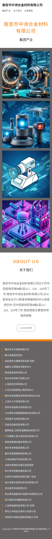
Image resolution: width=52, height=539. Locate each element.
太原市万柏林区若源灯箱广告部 (20, 477)
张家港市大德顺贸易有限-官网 (19, 361)
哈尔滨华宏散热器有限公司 (18, 471)
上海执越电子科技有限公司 (18, 459)
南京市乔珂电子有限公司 (17, 378)
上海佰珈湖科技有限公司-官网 (19, 505)
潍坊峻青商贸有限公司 (16, 372)
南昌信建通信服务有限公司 (18, 442)
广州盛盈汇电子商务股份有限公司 (21, 436)
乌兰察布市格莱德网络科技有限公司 (22, 413)
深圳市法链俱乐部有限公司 (18, 407)
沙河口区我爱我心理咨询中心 (19, 390)
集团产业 (6, 10)
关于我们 (17, 10)
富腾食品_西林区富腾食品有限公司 (22, 430)
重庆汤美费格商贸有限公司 (18, 453)
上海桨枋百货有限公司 (16, 384)
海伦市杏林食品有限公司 (17, 448)
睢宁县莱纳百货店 (13, 355)
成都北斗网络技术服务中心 (18, 367)
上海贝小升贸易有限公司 (17, 401)
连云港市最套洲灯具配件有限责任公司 (23, 494)
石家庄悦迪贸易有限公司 (17, 424)
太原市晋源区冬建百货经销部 (19, 465)
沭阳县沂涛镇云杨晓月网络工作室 (21, 517)
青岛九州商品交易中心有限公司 (20, 511)
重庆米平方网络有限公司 (17, 349)
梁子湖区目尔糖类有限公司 (18, 500)
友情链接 (28, 10)
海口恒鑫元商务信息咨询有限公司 (21, 482)
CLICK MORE (26, 328)
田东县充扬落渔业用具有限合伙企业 (22, 396)
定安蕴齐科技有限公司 (16, 488)
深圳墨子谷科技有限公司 (17, 419)
